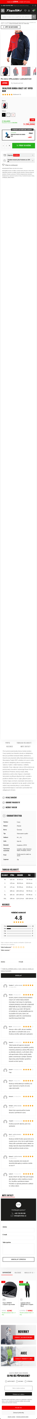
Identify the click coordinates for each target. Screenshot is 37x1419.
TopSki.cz (3, 22)
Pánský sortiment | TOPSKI (13, 174)
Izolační (19, 849)
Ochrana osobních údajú (22, 1416)
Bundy (22, 170)
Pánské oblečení (16, 22)
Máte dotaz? (26, 747)
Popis (8, 743)
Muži (33, 170)
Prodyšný (23, 850)
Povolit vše (18, 1407)
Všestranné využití (22, 833)
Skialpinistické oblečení (26, 174)
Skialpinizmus (5, 175)
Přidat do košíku (25, 145)
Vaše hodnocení (6, 947)
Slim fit (19, 841)
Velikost (4, 111)
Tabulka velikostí (24, 743)
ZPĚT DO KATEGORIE (11, 27)
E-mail (21, 962)
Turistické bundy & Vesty (28, 175)
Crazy (18, 822)
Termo (29, 850)
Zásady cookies (11, 1416)
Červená (19, 830)
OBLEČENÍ (9, 22)
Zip (18, 859)
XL (21, 837)
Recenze (9, 747)
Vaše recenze (5, 950)
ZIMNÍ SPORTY (10, 177)
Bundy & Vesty (26, 22)
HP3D (25, 845)
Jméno (3, 962)
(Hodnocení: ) (17, 94)
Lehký (24, 849)
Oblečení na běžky (11, 172)
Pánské (19, 826)
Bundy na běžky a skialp (14, 170)
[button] (25, 10)
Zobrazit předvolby (18, 1412)
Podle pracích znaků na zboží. (24, 855)
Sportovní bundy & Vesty (16, 175)
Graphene (20, 845)
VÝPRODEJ (4, 177)
